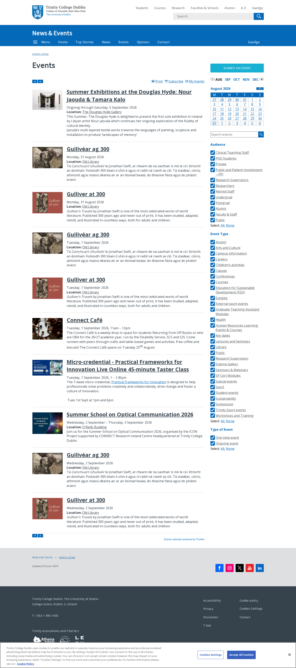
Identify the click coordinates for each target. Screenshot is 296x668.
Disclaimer (210, 617)
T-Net (207, 625)
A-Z (243, 8)
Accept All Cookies (241, 655)
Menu (45, 42)
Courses (160, 8)
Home (63, 42)
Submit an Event (237, 68)
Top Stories (85, 42)
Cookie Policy (25, 664)
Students (142, 8)
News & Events (52, 33)
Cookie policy (249, 600)
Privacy (208, 609)
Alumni (230, 8)
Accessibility (212, 600)
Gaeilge (257, 8)
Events (123, 42)
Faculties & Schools (204, 8)
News (106, 42)
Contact (163, 42)
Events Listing (40, 54)
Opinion (143, 42)
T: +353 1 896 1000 (45, 615)
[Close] (289, 654)
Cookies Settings (251, 608)
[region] (148, 655)
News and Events (42, 557)
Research (178, 8)
